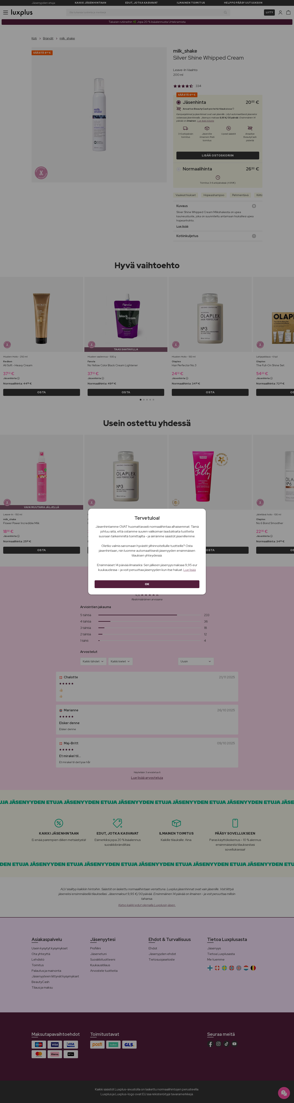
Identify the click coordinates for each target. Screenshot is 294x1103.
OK (147, 584)
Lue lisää (189, 570)
